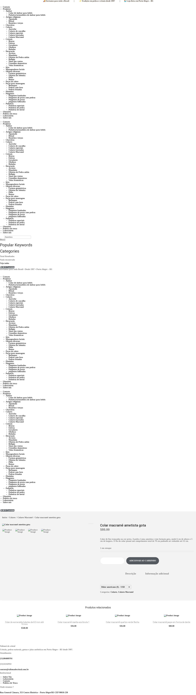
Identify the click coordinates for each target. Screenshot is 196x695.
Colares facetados (16, 35)
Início (4, 517)
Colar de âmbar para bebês (20, 13)
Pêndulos (10, 92)
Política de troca (10, 114)
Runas (11, 79)
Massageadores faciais (15, 69)
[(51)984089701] (1, 656)
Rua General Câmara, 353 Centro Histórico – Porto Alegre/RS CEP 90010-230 (34, 692)
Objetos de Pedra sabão (19, 57)
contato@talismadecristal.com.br (14, 669)
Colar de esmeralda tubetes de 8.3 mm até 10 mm (24, 623)
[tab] (130, 574)
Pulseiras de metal (16, 110)
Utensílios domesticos (18, 63)
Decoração (10, 51)
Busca (2, 240)
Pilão (11, 77)
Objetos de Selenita (17, 75)
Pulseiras (9, 104)
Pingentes (10, 94)
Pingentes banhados (17, 96)
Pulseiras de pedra (17, 108)
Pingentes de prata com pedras (22, 98)
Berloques (13, 85)
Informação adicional (157, 574)
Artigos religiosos (13, 17)
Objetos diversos (13, 71)
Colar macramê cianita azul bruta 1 (73, 622)
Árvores (12, 53)
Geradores (13, 45)
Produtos (7, 9)
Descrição (130, 574)
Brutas (11, 41)
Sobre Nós (7, 677)
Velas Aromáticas (16, 65)
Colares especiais (16, 33)
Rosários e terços (16, 23)
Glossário (7, 112)
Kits (7, 67)
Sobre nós (7, 118)
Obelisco (12, 47)
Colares (9, 27)
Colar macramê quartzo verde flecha (122, 622)
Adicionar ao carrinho (142, 561)
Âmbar (9, 11)
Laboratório (8, 116)
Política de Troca (10, 683)
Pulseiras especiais (16, 106)
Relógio (12, 59)
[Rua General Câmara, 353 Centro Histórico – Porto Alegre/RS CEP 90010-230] (1, 690)
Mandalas (13, 55)
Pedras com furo (16, 87)
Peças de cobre (12, 81)
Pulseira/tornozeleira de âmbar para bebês (27, 15)
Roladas (12, 49)
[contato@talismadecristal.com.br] (1, 667)
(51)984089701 (6, 658)
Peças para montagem (15, 83)
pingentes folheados (17, 102)
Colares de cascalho (17, 31)
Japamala (13, 19)
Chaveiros (10, 25)
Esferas (12, 43)
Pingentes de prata (17, 100)
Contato (6, 7)
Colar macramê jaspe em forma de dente (171, 622)
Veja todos (4, 263)
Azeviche (12, 29)
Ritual (11, 21)
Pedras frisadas (15, 89)
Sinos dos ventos (16, 61)
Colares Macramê (16, 37)
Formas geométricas (17, 73)
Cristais (9, 39)
